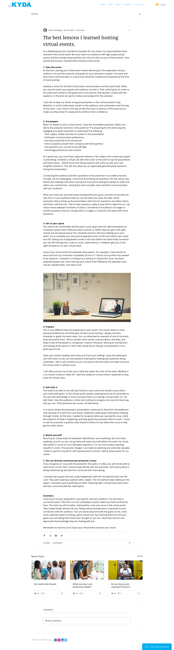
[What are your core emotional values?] (87, 570)
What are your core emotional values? (82, 585)
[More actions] (129, 30)
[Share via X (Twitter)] (50, 535)
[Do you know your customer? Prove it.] (125, 570)
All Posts (34, 14)
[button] (139, 14)
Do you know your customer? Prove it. (121, 585)
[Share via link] (62, 535)
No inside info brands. (45, 584)
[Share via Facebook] (44, 535)
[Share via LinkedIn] (56, 535)
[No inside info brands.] (48, 570)
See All (140, 556)
